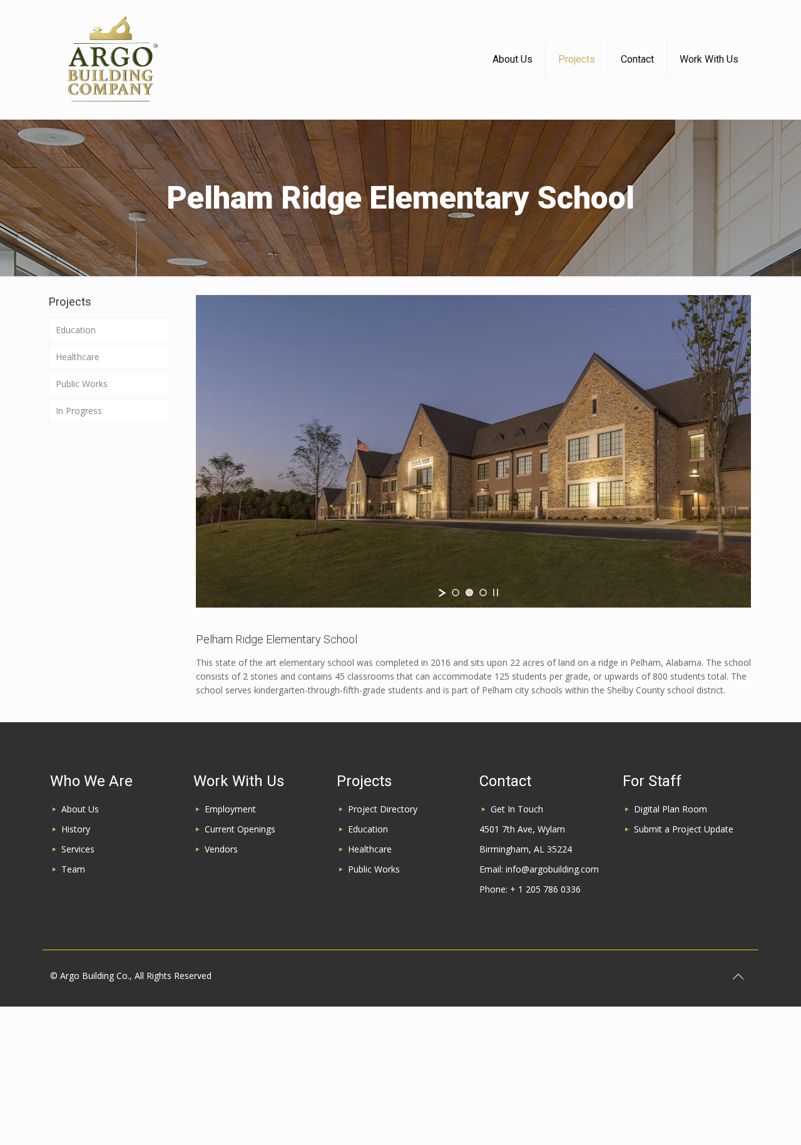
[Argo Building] (111, 59)
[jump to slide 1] (455, 592)
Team (73, 869)
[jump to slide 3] (483, 592)
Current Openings (240, 829)
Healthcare (77, 357)
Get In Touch (517, 809)
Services (77, 849)
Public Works (82, 384)
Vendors (221, 849)
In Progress (79, 411)
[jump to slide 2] (469, 592)
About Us (80, 809)
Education (76, 330)
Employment (230, 809)
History (75, 829)
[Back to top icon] (738, 976)
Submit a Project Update (683, 829)
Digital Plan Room (670, 809)
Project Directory (382, 809)
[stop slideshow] (495, 592)
